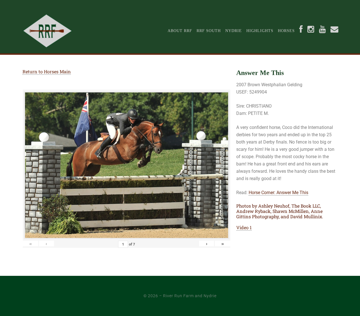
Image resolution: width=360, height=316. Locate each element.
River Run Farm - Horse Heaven (55, 31)
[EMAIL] (334, 31)
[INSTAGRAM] (311, 31)
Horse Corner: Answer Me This (278, 192)
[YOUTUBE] (322, 31)
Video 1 (244, 227)
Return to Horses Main (46, 71)
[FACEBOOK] (301, 31)
